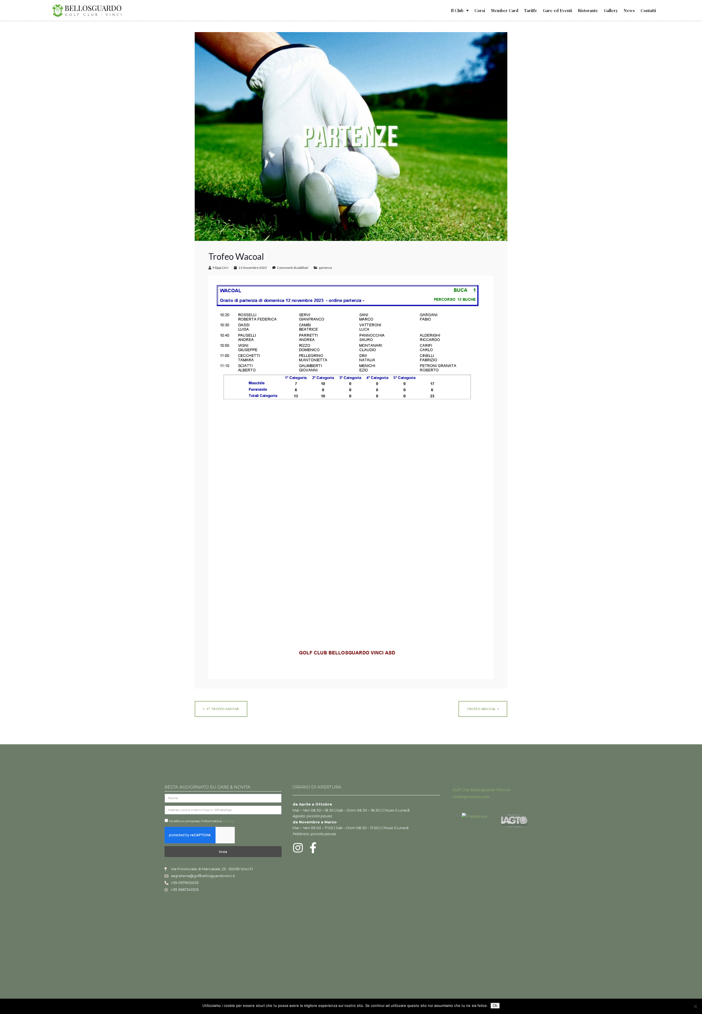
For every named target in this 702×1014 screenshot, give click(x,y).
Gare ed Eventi (557, 10)
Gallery (611, 10)
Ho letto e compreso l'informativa (201, 821)
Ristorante (588, 10)
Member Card (504, 10)
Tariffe (530, 10)
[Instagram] (298, 847)
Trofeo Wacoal (481, 709)
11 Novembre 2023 (252, 268)
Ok (495, 1006)
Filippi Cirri (220, 268)
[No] (695, 1006)
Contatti (648, 10)
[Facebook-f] (313, 847)
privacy (228, 821)
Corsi (479, 10)
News (629, 10)
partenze (325, 268)
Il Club (457, 10)
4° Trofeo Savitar (222, 709)
